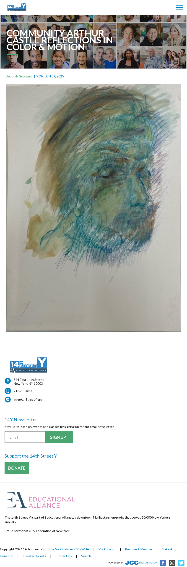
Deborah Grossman (19, 76)
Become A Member (138, 549)
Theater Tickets (34, 556)
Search (86, 556)
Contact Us (63, 556)
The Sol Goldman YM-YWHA (69, 549)
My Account (107, 549)
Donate (16, 468)
